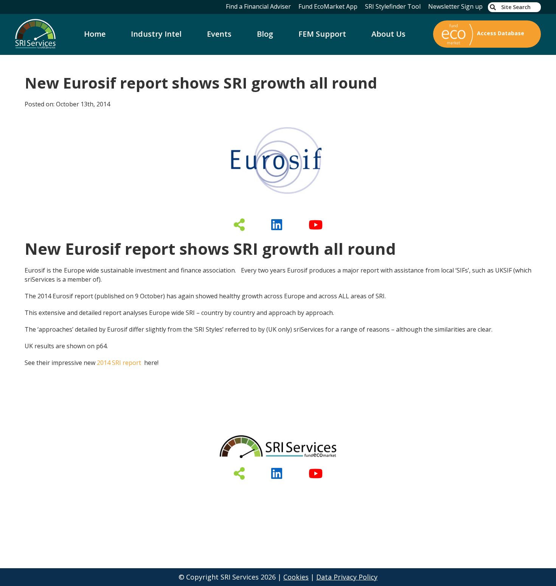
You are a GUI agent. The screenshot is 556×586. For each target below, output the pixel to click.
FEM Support (322, 34)
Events (219, 34)
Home (95, 34)
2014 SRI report (119, 362)
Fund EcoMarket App (327, 6)
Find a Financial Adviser (258, 6)
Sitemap (417, 492)
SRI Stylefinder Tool (393, 6)
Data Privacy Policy (346, 576)
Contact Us (369, 492)
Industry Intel (156, 34)
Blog (265, 34)
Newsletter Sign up (455, 6)
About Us (388, 34)
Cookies (296, 576)
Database (156, 492)
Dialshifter (251, 492)
